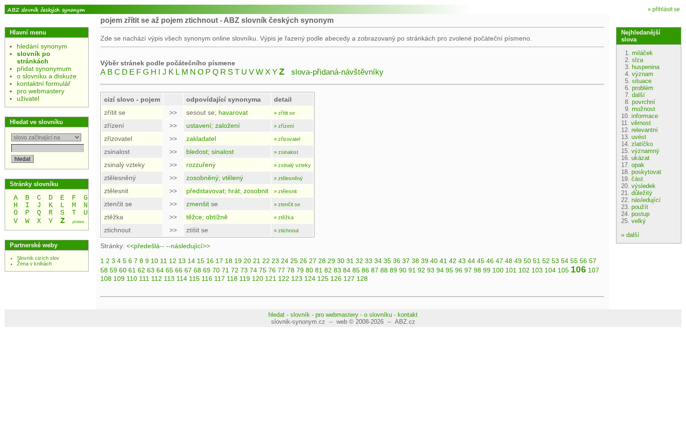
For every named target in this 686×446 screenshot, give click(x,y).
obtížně (217, 217)
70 (216, 270)
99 (486, 270)
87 (374, 270)
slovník (300, 314)
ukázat (640, 157)
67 (188, 270)
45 (480, 261)
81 (318, 270)
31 (350, 261)
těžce (194, 217)
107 (593, 270)
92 (421, 270)
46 (490, 261)
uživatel (28, 98)
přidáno (78, 222)
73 (244, 270)
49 (518, 261)
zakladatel (201, 138)
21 (256, 261)
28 (322, 261)
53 (555, 261)
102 (524, 270)
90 (402, 270)
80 (309, 270)
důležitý (641, 192)
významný (645, 150)
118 (232, 278)
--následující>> (188, 246)
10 (154, 261)
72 (234, 270)
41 (443, 261)
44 (471, 261)
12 (172, 261)
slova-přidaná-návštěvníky (337, 72)
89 (393, 270)
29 (331, 261)
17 (219, 261)
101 (511, 270)
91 (412, 270)
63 (150, 270)
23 (275, 261)
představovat (205, 191)
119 (244, 278)
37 (406, 261)
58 (104, 270)
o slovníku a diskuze (47, 76)
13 (182, 261)
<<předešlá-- (145, 246)
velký (638, 220)
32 (359, 261)
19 (238, 261)
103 (537, 270)
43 (462, 261)
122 (283, 278)
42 (452, 261)
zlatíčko (642, 143)
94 (440, 270)
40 (434, 261)
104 (550, 270)
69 (206, 270)
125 (323, 278)
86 (365, 270)
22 (266, 261)
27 (312, 261)
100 (498, 270)
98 (477, 270)
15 (200, 261)
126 (336, 278)
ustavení (198, 125)
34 (378, 261)
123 (296, 278)
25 (294, 261)
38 (415, 261)
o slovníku (378, 314)
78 (290, 270)
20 (247, 261)
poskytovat (646, 171)
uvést (638, 136)
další (638, 94)
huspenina (645, 66)
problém (642, 87)
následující (646, 199)
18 (228, 261)
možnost (643, 108)
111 (144, 278)
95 (449, 270)
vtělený (232, 177)
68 (197, 270)
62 (141, 270)
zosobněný (202, 177)
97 (468, 270)
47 (499, 261)
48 (508, 261)
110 (131, 278)
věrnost (641, 122)
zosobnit (256, 191)
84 (346, 270)
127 (349, 278)
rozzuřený (201, 164)
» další (630, 234)
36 (396, 261)
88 (384, 270)
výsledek (643, 185)
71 (225, 270)
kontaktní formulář (43, 83)
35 (387, 261)
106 (578, 269)
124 (309, 278)
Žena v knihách (34, 263)
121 (270, 278)
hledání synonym (42, 46)
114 (181, 278)
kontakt (408, 314)
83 (337, 270)
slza (637, 59)
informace (644, 115)
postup (640, 213)
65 (169, 270)
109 (119, 278)
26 (303, 261)
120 (257, 278)
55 (574, 261)
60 (122, 270)
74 (253, 270)
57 (592, 261)
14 (191, 261)
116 (207, 278)
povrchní (643, 101)
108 (106, 278)
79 (300, 270)
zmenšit (197, 204)
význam (642, 73)
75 (262, 270)
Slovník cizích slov (38, 258)
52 (546, 261)
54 (564, 261)
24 (284, 261)
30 (340, 261)
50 (527, 261)
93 (430, 270)
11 (163, 261)
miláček (642, 52)
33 (368, 261)
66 (178, 270)
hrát (234, 191)
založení (227, 125)
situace (641, 80)
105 (563, 270)
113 (169, 278)
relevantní (644, 129)
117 (219, 278)
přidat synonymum (44, 68)
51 (536, 261)
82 (328, 270)
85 (356, 270)
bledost (197, 151)
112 (156, 278)
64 (160, 270)
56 (583, 261)
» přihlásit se (664, 9)
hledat (276, 314)
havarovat (233, 112)
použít (639, 206)
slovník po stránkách (33, 57)
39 (424, 261)
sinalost (222, 151)
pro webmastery (40, 91)
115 (194, 278)
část (637, 178)
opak (637, 164)
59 (113, 270)
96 (458, 270)
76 (272, 270)
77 (281, 270)
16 (210, 261)
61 (132, 270)
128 (362, 278)
